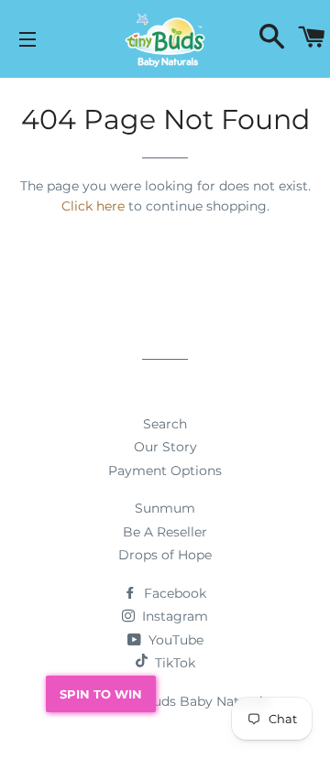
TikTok (175, 663)
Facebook (173, 593)
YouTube (174, 640)
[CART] (311, 38)
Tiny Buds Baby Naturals (191, 701)
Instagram (173, 616)
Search (165, 424)
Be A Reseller (165, 532)
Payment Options (165, 470)
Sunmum (165, 508)
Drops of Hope (165, 555)
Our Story (165, 447)
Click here (93, 206)
